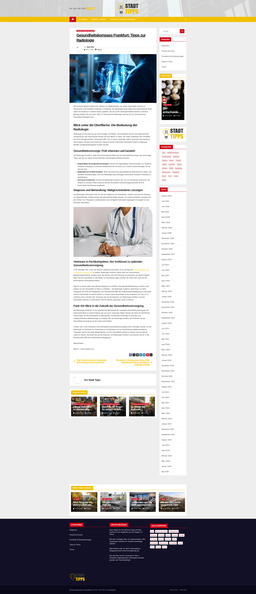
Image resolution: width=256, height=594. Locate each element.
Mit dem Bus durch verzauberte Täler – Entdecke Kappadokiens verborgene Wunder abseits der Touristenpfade (127, 558)
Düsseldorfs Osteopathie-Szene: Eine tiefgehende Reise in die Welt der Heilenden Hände (133, 362)
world (164, 180)
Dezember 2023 (168, 366)
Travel (164, 67)
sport (164, 176)
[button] (185, 19)
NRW (171, 168)
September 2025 (168, 254)
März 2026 (166, 222)
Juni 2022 (165, 445)
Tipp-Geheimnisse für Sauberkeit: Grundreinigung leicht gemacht (91, 361)
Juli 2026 (165, 201)
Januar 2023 (166, 424)
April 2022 (166, 450)
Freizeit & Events (98, 19)
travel (176, 176)
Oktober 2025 (167, 249)
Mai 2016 (165, 472)
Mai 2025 (165, 275)
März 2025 (166, 286)
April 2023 (166, 408)
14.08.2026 (169, 115)
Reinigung (178, 168)
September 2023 (168, 381)
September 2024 (168, 318)
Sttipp (89, 413)
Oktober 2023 (167, 376)
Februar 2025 (167, 291)
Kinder (179, 164)
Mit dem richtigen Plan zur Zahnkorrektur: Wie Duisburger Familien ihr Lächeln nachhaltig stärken (127, 541)
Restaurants (166, 172)
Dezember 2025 (168, 238)
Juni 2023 (165, 397)
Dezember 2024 (168, 302)
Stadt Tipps (90, 47)
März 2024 (166, 350)
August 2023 (167, 387)
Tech (170, 176)
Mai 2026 (165, 212)
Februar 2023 (167, 419)
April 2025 (166, 281)
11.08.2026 (108, 508)
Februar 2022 (167, 456)
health (164, 164)
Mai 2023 (165, 403)
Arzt (163, 153)
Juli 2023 (165, 392)
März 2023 (166, 413)
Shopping (175, 172)
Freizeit (178, 160)
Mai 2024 (165, 339)
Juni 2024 (165, 334)
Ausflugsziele (166, 156)
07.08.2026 (137, 508)
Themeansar (112, 590)
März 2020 (166, 461)
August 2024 (167, 323)
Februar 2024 (167, 355)
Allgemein (82, 19)
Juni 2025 (165, 270)
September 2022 (168, 434)
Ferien (172, 160)
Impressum (183, 590)
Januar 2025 (166, 297)
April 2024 (166, 344)
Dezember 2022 (168, 429)
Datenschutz (174, 590)
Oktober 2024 (167, 313)
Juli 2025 (165, 265)
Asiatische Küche (172, 153)
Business (176, 156)
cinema (164, 160)
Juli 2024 (165, 328)
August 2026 (167, 196)
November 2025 (168, 244)
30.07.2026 (167, 508)
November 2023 (168, 371)
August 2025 (167, 259)
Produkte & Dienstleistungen (122, 19)
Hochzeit (172, 164)
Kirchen (164, 168)
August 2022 (167, 440)
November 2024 (168, 307)
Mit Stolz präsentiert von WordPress (81, 590)
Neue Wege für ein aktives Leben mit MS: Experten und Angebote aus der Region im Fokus (126, 532)
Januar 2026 (166, 233)
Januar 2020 (166, 466)
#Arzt (100, 49)
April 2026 (166, 217)
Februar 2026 (167, 228)
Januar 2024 (166, 360)
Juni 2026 (165, 206)
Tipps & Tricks (167, 62)
